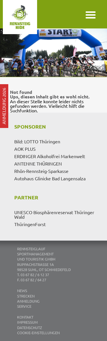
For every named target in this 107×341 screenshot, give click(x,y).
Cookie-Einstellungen (38, 332)
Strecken (26, 296)
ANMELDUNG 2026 (4, 106)
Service (24, 306)
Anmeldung (28, 301)
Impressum (27, 322)
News (22, 290)
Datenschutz (29, 327)
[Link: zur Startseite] (30, 27)
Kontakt (25, 317)
